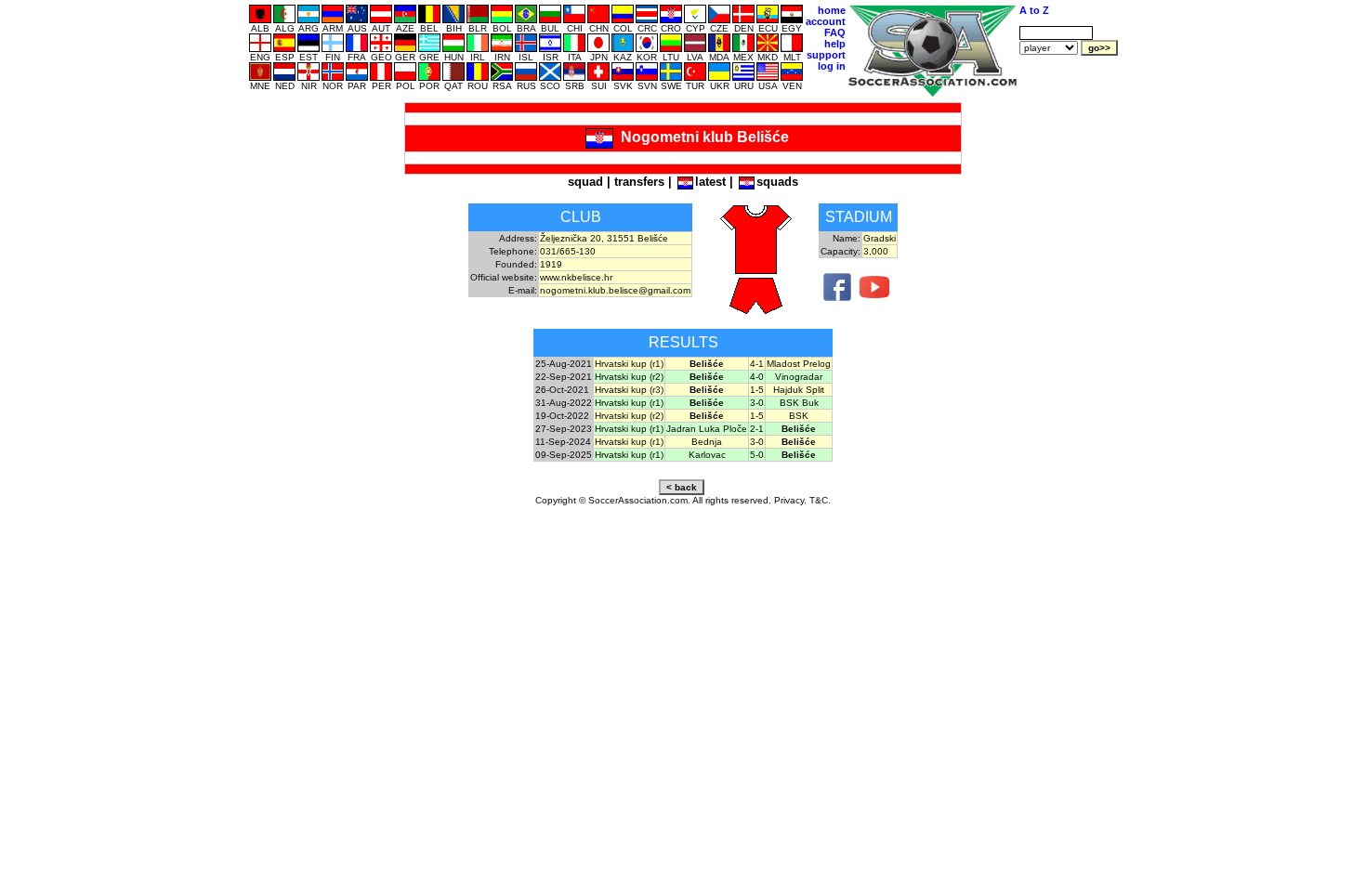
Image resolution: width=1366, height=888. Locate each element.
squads (777, 182)
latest (710, 182)
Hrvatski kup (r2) (629, 377)
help (835, 43)
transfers (639, 182)
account (826, 21)
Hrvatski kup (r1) (629, 364)
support (826, 54)
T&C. (820, 500)
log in (832, 66)
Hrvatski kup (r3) (629, 390)
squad (585, 182)
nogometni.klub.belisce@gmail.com (615, 290)
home (832, 10)
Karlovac (707, 455)
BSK (798, 416)
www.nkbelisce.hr (576, 277)
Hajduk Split (798, 390)
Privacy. (790, 500)
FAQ (835, 32)
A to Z (1034, 10)
